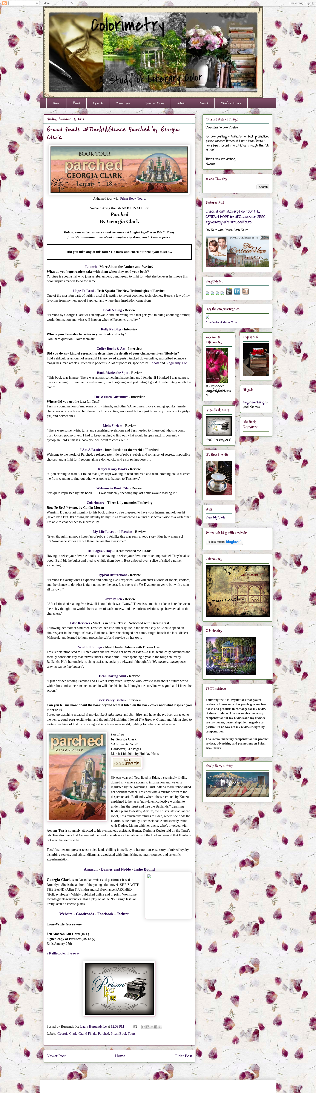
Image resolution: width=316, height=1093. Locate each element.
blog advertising (253, 402)
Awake (181, 103)
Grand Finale (87, 1033)
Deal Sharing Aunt (112, 676)
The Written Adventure (111, 397)
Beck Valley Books (110, 700)
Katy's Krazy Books (112, 469)
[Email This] (143, 1027)
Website (65, 914)
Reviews (98, 103)
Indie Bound (144, 869)
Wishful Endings (90, 647)
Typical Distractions (112, 575)
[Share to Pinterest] (160, 1027)
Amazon (91, 869)
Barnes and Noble (116, 869)
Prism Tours (124, 103)
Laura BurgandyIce (93, 1026)
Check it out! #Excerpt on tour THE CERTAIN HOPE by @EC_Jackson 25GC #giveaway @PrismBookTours (235, 217)
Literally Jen (112, 599)
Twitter (123, 914)
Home (56, 103)
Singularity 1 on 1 (178, 363)
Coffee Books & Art (111, 348)
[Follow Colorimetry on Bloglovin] (224, 544)
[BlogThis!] (148, 1027)
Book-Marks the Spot (112, 373)
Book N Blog (112, 310)
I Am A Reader (91, 450)
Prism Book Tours (132, 198)
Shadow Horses (231, 103)
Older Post (183, 1056)
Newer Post (56, 1056)
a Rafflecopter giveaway (63, 953)
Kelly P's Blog (111, 329)
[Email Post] (135, 1026)
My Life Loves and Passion (112, 531)
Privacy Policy (155, 103)
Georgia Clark (67, 1033)
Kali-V (203, 103)
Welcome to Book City (112, 488)
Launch (91, 266)
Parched (103, 1033)
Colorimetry (95, 502)
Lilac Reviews (80, 623)
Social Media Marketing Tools (221, 322)
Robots (154, 363)
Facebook (105, 914)
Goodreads (85, 914)
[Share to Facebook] (156, 1027)
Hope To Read (83, 291)
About (76, 103)
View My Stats (215, 517)
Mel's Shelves (112, 425)
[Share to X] (152, 1027)
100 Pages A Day (99, 551)
